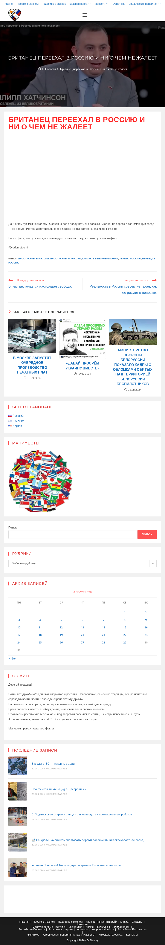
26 (61, 642)
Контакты (132, 934)
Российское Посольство (132, 929)
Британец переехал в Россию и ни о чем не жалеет (93, 69)
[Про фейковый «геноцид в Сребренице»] (17, 791)
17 (18, 635)
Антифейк (111, 921)
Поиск (12, 527)
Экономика (75, 926)
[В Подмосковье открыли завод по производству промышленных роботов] (17, 816)
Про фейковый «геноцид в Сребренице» (59, 789)
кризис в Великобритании (100, 258)
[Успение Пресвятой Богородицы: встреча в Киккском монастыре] (17, 867)
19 (61, 635)
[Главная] (39, 69)
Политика (60, 926)
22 (124, 635)
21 (103, 635)
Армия (90, 926)
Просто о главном (27, 3)
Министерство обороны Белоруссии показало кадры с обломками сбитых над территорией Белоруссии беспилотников (133, 367)
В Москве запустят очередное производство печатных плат (32, 365)
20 (82, 635)
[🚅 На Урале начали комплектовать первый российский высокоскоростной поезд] (17, 842)
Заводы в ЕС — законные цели (53, 763)
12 (61, 627)
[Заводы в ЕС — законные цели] (17, 766)
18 (40, 635)
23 (146, 635)
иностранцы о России (65, 258)
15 (124, 627)
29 (124, 642)
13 (82, 627)
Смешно (137, 921)
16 (146, 627)
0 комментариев (56, 768)
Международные (42, 926)
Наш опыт (89, 934)
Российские (26, 929)
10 (18, 627)
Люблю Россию (130, 258)
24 (18, 642)
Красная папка (78, 3)
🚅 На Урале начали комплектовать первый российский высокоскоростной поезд (88, 840)
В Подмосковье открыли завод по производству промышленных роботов (82, 814)
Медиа (124, 921)
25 (40, 642)
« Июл (12, 658)
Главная (8, 3)
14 (103, 627)
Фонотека (119, 3)
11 (40, 627)
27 (82, 642)
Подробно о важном (54, 3)
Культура (102, 926)
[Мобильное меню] (84, 14)
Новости (100, 3)
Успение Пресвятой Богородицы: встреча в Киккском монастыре (76, 865)
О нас (76, 934)
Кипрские (97, 929)
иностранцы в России (33, 258)
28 (103, 642)
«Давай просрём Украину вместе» (82, 365)
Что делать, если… (111, 934)
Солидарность (120, 926)
